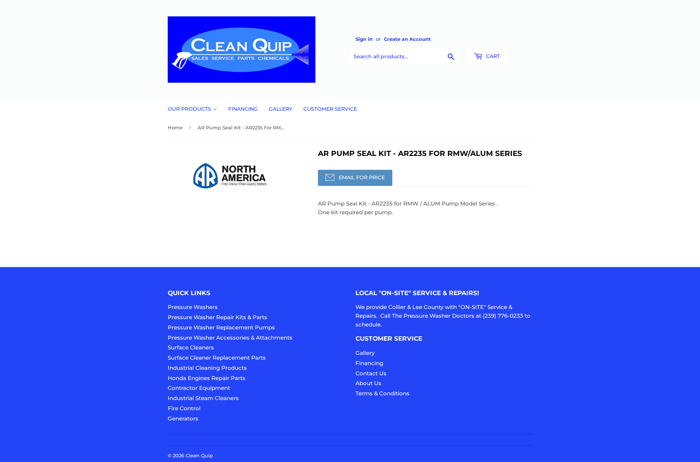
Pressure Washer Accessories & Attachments (230, 337)
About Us (368, 383)
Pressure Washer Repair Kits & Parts (217, 317)
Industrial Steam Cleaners (203, 398)
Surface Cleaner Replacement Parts (217, 357)
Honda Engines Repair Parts (206, 378)
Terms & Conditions (382, 393)
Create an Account (407, 39)
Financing (369, 363)
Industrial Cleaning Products (207, 367)
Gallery (364, 352)
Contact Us (370, 373)
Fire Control (184, 408)
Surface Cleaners (191, 347)
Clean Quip (199, 455)
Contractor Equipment (199, 387)
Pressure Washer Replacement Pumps (221, 327)
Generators (183, 418)
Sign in (364, 39)
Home (175, 127)
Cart (492, 56)
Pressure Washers (193, 307)
